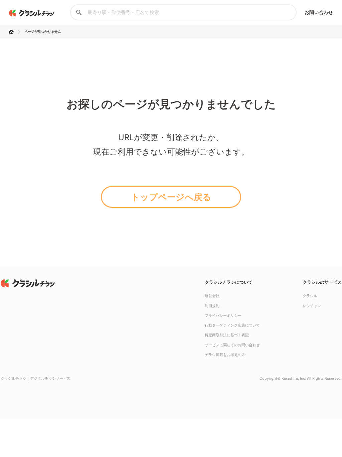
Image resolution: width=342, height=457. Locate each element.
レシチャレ (312, 305)
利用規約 (212, 305)
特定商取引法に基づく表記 (227, 335)
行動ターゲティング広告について (232, 325)
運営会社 (212, 295)
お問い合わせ (319, 12)
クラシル (310, 295)
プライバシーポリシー (223, 315)
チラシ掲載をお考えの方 (225, 354)
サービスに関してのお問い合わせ (232, 345)
